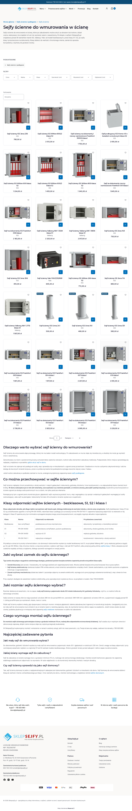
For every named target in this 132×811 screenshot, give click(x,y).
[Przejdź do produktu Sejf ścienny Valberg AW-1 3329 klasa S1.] (50, 212)
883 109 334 (7, 768)
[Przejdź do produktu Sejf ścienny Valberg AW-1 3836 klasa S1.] (82, 212)
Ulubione (102, 767)
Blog (100, 743)
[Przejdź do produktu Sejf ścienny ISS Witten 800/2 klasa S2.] (50, 115)
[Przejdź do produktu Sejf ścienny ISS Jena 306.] (17, 259)
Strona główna (8, 22)
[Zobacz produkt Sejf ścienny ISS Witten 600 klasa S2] (28, 177)
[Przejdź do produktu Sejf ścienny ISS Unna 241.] (50, 307)
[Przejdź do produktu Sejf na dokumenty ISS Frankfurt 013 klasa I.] (50, 402)
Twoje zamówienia (105, 760)
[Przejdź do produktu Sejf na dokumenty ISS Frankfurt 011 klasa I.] (17, 402)
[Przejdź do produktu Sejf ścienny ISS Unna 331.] (115, 307)
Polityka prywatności (75, 767)
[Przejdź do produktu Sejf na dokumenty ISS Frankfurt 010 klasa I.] (115, 354)
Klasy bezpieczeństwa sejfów (109, 750)
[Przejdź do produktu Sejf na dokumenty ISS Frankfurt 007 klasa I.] (82, 354)
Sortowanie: (7, 92)
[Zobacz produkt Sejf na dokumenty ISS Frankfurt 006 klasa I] (28, 225)
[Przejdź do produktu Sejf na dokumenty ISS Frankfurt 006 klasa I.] (17, 212)
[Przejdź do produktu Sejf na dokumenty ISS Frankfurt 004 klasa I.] (50, 354)
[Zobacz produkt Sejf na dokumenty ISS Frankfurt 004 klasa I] (61, 367)
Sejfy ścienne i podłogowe (26, 22)
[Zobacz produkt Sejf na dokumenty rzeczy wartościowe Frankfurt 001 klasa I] (125, 177)
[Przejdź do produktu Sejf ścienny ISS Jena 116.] (115, 259)
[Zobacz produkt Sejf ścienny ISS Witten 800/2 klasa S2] (61, 128)
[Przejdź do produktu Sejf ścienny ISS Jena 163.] (115, 212)
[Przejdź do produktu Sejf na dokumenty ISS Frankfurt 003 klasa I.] (17, 354)
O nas (69, 747)
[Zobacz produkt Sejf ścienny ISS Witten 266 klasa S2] (93, 272)
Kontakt (70, 743)
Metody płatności (73, 764)
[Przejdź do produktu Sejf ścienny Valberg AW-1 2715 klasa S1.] (17, 307)
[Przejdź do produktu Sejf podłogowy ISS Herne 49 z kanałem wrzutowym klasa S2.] (115, 115)
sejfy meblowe (49, 610)
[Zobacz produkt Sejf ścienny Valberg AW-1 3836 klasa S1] (93, 225)
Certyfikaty (71, 750)
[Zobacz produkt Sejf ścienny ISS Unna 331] (125, 319)
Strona (51, 438)
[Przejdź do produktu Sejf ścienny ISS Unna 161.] (82, 307)
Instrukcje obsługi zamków (108, 747)
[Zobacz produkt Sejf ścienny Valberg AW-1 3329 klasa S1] (61, 225)
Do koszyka (28, 128)
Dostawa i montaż (74, 760)
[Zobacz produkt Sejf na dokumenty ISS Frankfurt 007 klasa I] (93, 367)
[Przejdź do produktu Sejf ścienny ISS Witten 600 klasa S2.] (17, 165)
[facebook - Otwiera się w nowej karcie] (4, 779)
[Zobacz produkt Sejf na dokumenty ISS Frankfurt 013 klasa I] (61, 414)
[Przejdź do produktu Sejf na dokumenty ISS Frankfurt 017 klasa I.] (115, 402)
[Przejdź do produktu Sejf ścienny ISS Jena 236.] (17, 115)
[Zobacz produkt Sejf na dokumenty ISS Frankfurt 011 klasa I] (28, 414)
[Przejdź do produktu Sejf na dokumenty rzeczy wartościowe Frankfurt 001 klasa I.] (115, 165)
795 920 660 (57, 2)
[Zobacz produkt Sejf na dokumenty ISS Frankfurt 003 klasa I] (28, 367)
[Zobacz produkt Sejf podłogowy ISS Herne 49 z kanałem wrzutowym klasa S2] (125, 128)
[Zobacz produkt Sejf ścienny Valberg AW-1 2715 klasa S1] (28, 319)
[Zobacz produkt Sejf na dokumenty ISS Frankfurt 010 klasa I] (125, 367)
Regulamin (71, 771)
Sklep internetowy (65, 808)
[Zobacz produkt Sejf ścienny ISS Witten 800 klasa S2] (93, 177)
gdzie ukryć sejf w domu (37, 462)
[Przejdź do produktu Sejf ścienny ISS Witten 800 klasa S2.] (82, 165)
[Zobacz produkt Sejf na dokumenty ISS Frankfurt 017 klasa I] (125, 414)
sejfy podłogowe (78, 473)
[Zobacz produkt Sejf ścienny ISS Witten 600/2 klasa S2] (61, 177)
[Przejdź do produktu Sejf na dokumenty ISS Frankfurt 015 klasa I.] (82, 402)
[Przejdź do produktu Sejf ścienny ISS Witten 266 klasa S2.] (82, 259)
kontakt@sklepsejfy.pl (19, 768)
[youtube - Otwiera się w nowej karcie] (12, 779)
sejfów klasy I (106, 546)
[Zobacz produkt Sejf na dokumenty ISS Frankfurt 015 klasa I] (93, 414)
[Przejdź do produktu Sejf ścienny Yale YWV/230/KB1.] (50, 259)
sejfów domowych (97, 673)
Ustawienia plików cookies (77, 774)
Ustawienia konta (104, 764)
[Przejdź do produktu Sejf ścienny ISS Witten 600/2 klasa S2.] (50, 165)
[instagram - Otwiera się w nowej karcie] (8, 779)
